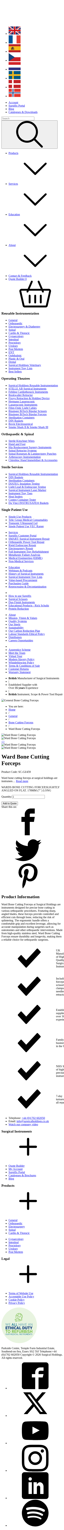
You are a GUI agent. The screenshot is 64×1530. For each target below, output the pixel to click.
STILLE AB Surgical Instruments (27, 388)
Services (13, 532)
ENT (11, 352)
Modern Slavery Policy (21, 659)
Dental (12, 361)
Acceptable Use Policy (21, 1296)
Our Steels (14, 624)
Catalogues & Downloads (23, 112)
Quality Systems (18, 621)
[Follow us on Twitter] (35, 1415)
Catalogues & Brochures (22, 1175)
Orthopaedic (15, 323)
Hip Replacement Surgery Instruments (30, 447)
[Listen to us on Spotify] (35, 1525)
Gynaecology (16, 336)
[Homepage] (24, 21)
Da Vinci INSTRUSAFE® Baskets (29, 502)
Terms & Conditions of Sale (24, 665)
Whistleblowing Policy (21, 662)
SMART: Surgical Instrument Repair (29, 538)
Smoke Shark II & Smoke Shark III (28, 427)
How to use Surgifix (20, 595)
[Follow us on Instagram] (35, 1470)
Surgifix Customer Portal (22, 535)
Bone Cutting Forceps (21, 722)
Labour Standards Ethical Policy (27, 634)
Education (14, 567)
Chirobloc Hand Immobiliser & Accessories (33, 460)
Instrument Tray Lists (20, 368)
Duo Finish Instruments (22, 602)
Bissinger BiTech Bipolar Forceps (28, 414)
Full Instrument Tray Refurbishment (29, 551)
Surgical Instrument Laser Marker (27, 490)
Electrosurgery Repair (21, 548)
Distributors (15, 637)
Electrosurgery (17, 1226)
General (13, 320)
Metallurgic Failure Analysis (24, 554)
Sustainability (16, 627)
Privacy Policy (17, 1302)
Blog (11, 108)
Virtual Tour (15, 656)
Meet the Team (17, 652)
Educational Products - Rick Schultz (29, 605)
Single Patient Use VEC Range (26, 526)
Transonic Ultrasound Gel (23, 523)
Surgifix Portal (17, 105)
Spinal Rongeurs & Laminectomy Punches (32, 453)
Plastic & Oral (16, 358)
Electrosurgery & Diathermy (24, 326)
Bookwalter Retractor (21, 395)
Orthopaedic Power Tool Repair (26, 542)
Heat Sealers (16, 496)
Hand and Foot (17, 444)
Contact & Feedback (20, 275)
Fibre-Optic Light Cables (23, 407)
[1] (29, 134)
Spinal (12, 329)
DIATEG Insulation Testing (24, 483)
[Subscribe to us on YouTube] (35, 1443)
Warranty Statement (20, 672)
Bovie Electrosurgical (21, 423)
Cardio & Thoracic (19, 333)
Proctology (15, 342)
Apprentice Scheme (20, 649)
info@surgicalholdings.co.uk (33, 1121)
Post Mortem (16, 349)
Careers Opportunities (21, 640)
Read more (22, 781)
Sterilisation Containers (21, 417)
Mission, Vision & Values (23, 617)
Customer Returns (19, 668)
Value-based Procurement (23, 580)
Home (12, 709)
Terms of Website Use (21, 1293)
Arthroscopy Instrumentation (25, 456)
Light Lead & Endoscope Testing (27, 486)
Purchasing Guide (19, 583)
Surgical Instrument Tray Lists (25, 576)
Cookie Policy (17, 1299)
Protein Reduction (19, 608)
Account (13, 102)
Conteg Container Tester (22, 499)
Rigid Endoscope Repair (22, 545)
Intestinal (14, 339)
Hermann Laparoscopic (22, 401)
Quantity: (6, 796)
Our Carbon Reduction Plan (24, 630)
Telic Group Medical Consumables (28, 519)
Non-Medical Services (21, 561)
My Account (16, 1169)
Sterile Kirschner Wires (21, 440)
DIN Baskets (16, 420)
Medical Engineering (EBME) (25, 558)
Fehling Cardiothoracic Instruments (28, 391)
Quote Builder (17, 1165)
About (12, 614)
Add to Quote (10, 803)
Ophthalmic (15, 355)
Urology (13, 345)
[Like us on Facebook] (35, 1388)
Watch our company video (23, 1124)
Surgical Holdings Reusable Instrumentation (33, 385)
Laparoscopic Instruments (23, 404)
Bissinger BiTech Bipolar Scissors (28, 411)
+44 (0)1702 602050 (33, 1118)
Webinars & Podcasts (20, 570)
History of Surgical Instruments (26, 573)
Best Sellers (15, 371)
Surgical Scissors (18, 599)
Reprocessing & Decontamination (27, 586)
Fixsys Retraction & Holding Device (29, 398)
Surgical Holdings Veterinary (25, 365)
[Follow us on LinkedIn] (35, 1498)
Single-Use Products (20, 516)
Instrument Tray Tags (20, 493)
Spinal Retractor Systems (23, 450)
